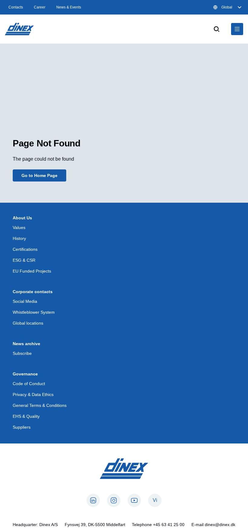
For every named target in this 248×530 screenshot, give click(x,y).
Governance (25, 373)
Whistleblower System (34, 312)
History (19, 238)
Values (19, 227)
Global (226, 7)
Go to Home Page (39, 175)
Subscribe (22, 353)
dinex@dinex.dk (220, 524)
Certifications (25, 249)
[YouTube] (134, 500)
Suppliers (22, 427)
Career (39, 7)
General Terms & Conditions (40, 405)
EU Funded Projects (32, 271)
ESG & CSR (24, 260)
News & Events (68, 7)
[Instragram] (113, 500)
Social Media (25, 301)
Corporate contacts (33, 291)
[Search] (216, 29)
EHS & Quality (26, 416)
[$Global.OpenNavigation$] (237, 29)
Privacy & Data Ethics (33, 394)
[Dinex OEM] (19, 29)
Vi (155, 500)
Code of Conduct (29, 383)
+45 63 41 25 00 (168, 524)
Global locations (28, 323)
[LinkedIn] (93, 500)
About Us (22, 217)
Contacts (15, 7)
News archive (26, 343)
